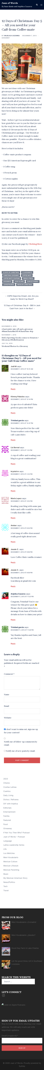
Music (5, 874)
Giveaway (6, 38)
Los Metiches (9, 853)
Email (6, 706)
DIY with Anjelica (10, 804)
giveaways (7, 281)
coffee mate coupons (11, 278)
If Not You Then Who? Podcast (16, 832)
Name (6, 694)
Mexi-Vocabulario (10, 857)
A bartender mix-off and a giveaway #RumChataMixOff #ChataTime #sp (17, 330)
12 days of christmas (11, 272)
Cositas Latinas (9, 787)
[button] (37, 5)
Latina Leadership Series (13, 845)
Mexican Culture (10, 861)
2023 (5, 779)
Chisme (6, 783)
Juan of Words (10, 3)
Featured (7, 820)
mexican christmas (24, 284)
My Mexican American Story (15, 878)
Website (7, 718)
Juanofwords (8, 284)
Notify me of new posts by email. (20, 751)
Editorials (7, 808)
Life (5, 849)
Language (7, 841)
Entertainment (9, 812)
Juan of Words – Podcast (14, 837)
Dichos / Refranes (11, 799)
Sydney (22, 1066)
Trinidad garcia (17, 420)
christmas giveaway (11, 275)
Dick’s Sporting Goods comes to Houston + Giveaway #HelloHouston (20, 339)
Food (5, 824)
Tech (5, 886)
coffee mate (26, 275)
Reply (13, 389)
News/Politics (9, 882)
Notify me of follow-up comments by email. (20, 743)
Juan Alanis (19, 281)
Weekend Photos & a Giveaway (15, 346)
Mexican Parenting (11, 870)
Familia (6, 816)
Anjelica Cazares (12, 35)
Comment (9, 674)
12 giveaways (27, 272)
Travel (6, 890)
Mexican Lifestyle (10, 866)
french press (28, 278)
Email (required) (10, 1035)
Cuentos (6, 791)
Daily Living (8, 795)
